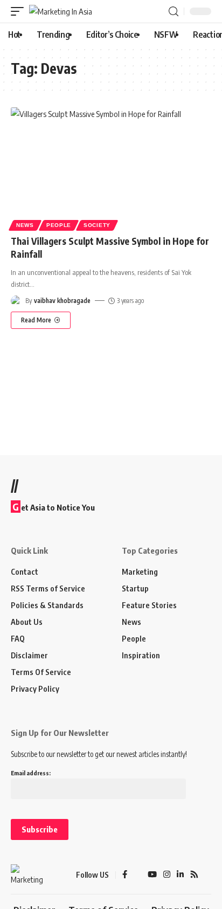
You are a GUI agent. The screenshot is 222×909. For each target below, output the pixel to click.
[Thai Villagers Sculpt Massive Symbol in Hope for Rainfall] (111, 167)
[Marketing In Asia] (60, 11)
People (58, 225)
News (25, 225)
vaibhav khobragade (62, 301)
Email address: (31, 772)
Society (97, 225)
